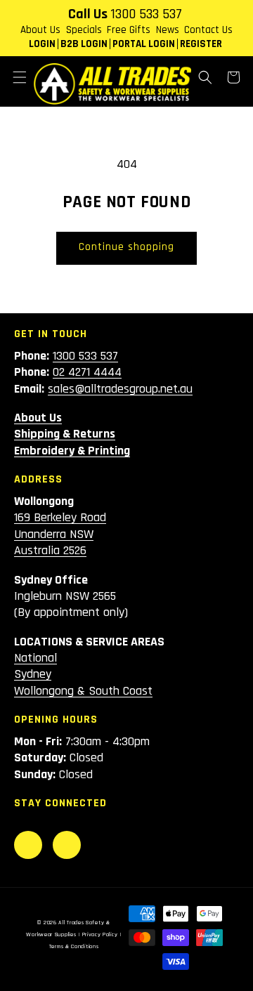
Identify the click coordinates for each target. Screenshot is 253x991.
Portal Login (143, 44)
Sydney (32, 674)
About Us (40, 30)
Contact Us (208, 30)
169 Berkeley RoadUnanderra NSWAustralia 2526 (60, 533)
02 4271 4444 (87, 372)
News (167, 30)
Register (201, 44)
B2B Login (84, 44)
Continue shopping (126, 247)
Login (42, 44)
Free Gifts (128, 30)
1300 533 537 (146, 14)
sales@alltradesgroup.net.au (120, 389)
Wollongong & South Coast (83, 691)
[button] (20, 77)
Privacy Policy (100, 934)
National (35, 658)
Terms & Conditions (74, 946)
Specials (84, 30)
